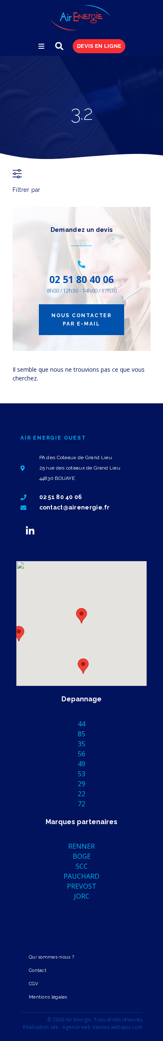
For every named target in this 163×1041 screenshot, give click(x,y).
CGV (33, 983)
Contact (37, 970)
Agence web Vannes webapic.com (102, 1027)
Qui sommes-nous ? (51, 957)
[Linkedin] (30, 530)
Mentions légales (48, 997)
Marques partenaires (81, 822)
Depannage (81, 699)
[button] (41, 46)
